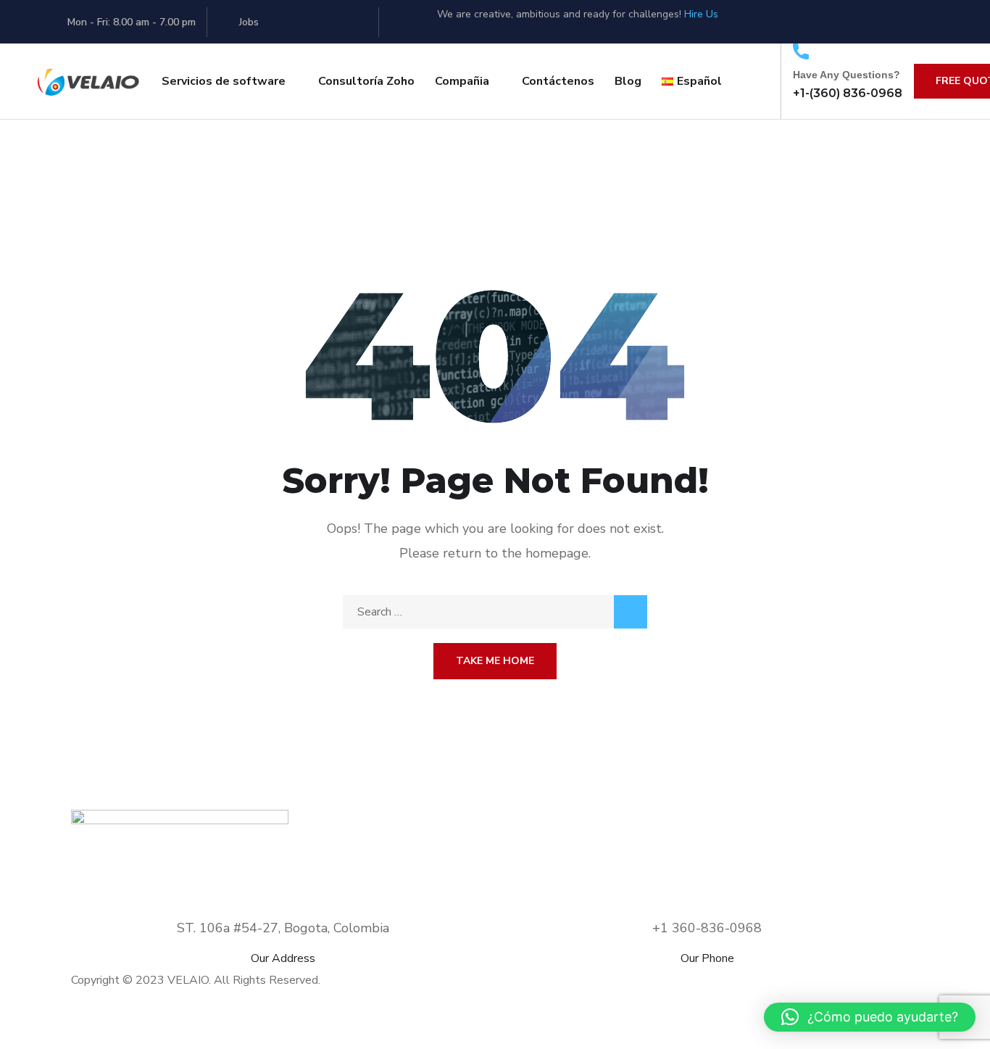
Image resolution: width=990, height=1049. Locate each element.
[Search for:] (495, 612)
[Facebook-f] (816, 18)
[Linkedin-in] (870, 18)
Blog (628, 81)
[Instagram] (925, 18)
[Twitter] (762, 18)
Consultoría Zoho (366, 81)
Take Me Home (495, 661)
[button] (870, 1017)
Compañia (462, 81)
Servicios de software (224, 81)
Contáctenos (558, 81)
